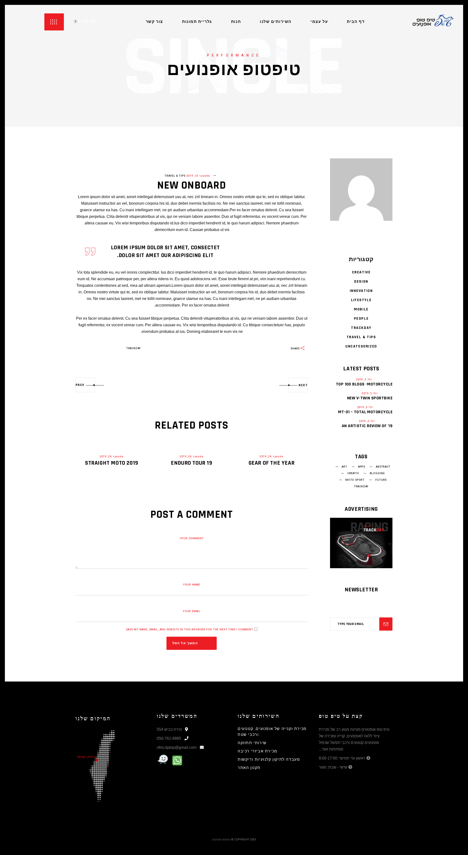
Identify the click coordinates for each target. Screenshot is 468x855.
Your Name (191, 585)
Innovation (361, 290)
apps (361, 466)
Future (381, 480)
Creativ (353, 473)
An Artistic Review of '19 (367, 426)
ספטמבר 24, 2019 (111, 456)
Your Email (191, 611)
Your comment (192, 538)
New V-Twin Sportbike (369, 398)
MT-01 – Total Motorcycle (365, 412)
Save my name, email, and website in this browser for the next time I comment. (189, 629)
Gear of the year (272, 463)
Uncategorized (361, 346)
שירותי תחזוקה (252, 743)
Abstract (383, 466)
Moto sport (355, 480)
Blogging (377, 473)
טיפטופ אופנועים (221, 839)
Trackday (361, 327)
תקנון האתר (249, 767)
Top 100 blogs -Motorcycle (364, 384)
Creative (361, 272)
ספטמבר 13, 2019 (198, 176)
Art (344, 466)
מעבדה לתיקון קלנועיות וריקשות (269, 759)
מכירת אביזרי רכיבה (257, 751)
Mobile (361, 309)
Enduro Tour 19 (191, 463)
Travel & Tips (175, 176)
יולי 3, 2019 (364, 379)
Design (361, 281)
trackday (133, 348)
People (361, 318)
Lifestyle (361, 300)
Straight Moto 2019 (111, 463)
